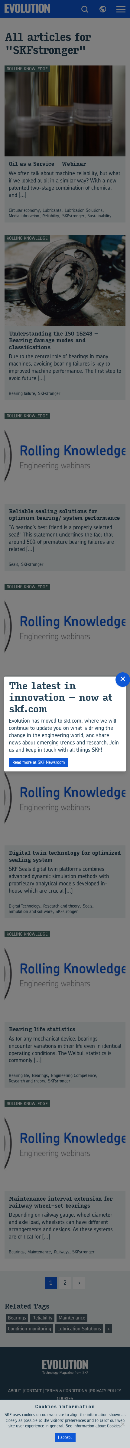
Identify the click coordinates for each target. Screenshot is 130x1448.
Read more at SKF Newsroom (38, 762)
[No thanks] (122, 1424)
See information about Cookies (93, 1426)
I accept (65, 1437)
